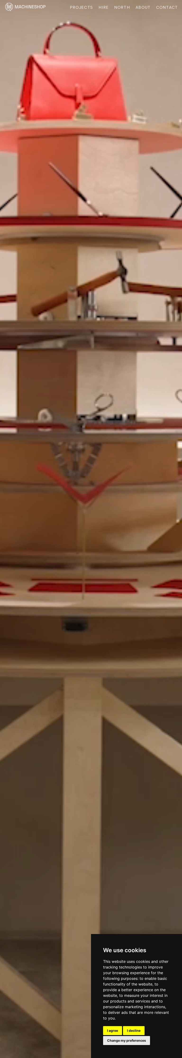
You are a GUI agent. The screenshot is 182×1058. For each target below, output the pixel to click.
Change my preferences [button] (126, 1040)
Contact (167, 7)
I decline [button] (134, 1030)
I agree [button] (112, 1030)
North (122, 7)
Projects (81, 7)
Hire (104, 7)
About (143, 7)
